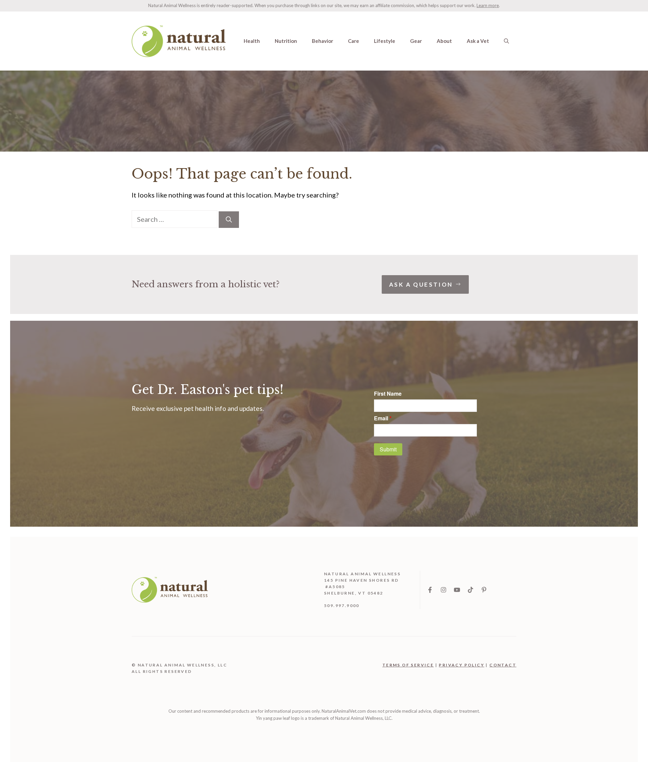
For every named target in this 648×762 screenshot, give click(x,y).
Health (252, 41)
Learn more (488, 5)
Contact (502, 664)
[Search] (229, 219)
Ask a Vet (478, 41)
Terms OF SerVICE (408, 664)
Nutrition (286, 41)
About (444, 41)
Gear (416, 41)
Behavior (322, 41)
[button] (506, 41)
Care (353, 41)
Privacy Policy (461, 664)
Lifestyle (384, 41)
